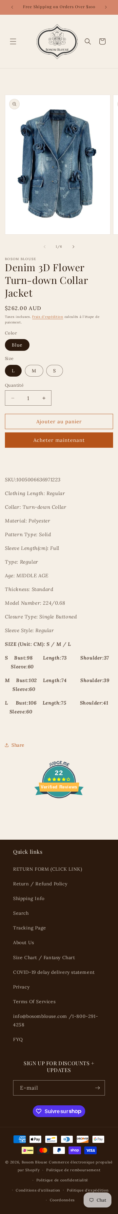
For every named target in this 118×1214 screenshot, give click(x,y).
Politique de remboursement (73, 1170)
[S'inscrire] (97, 1088)
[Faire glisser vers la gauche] (44, 247)
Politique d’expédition (87, 1190)
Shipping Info (29, 898)
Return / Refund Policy (40, 884)
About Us (23, 942)
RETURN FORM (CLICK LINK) (47, 869)
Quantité (14, 385)
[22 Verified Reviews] (59, 810)
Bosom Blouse (35, 1162)
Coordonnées (62, 1200)
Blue (17, 345)
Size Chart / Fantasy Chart (44, 957)
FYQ (18, 1039)
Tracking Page (29, 928)
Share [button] (18, 745)
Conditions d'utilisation (38, 1190)
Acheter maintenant (59, 440)
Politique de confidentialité (62, 1180)
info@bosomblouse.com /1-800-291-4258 (55, 1020)
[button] (13, 41)
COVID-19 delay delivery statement (54, 972)
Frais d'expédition (47, 317)
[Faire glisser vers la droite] (73, 247)
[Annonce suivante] (106, 7)
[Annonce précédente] (12, 7)
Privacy (21, 987)
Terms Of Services (34, 1001)
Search (21, 913)
